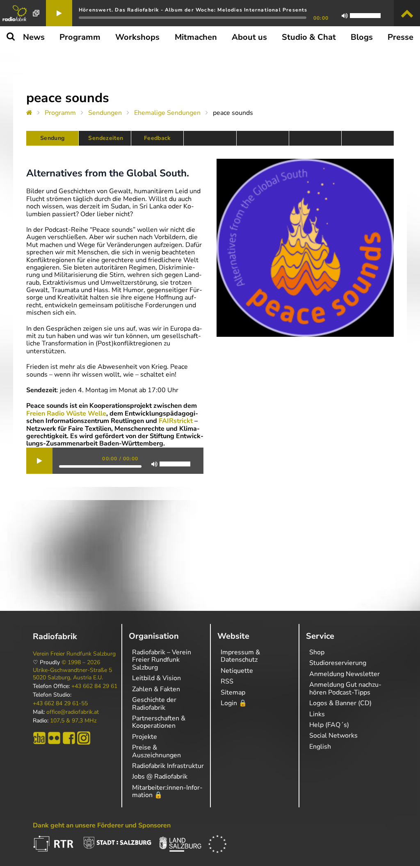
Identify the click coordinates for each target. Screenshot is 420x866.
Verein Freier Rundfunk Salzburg (74, 654)
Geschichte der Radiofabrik (154, 703)
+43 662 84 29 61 (94, 686)
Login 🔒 (234, 703)
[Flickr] (54, 738)
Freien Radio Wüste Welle (66, 413)
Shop (316, 652)
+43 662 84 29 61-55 (60, 703)
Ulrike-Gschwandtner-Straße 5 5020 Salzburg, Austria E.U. (72, 674)
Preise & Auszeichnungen (156, 751)
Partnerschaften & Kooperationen (158, 722)
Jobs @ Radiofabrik (159, 776)
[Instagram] (83, 738)
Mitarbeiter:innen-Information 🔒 (167, 791)
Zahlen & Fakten (156, 689)
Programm (60, 112)
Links (317, 714)
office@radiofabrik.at (72, 712)
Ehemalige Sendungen (167, 112)
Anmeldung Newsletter (344, 674)
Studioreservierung (337, 662)
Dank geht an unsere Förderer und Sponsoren (102, 825)
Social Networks (333, 735)
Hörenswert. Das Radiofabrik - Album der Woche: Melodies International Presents (193, 10)
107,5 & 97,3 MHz (73, 720)
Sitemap (233, 692)
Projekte (144, 736)
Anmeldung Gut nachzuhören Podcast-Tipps (345, 688)
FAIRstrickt (176, 420)
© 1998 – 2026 (81, 662)
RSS (227, 681)
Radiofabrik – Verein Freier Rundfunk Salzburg (161, 660)
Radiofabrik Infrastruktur (168, 765)
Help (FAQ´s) (329, 724)
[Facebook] (68, 738)
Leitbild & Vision (156, 678)
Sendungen (105, 112)
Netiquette (237, 670)
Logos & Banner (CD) (340, 703)
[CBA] (39, 738)
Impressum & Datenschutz (240, 656)
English (320, 746)
